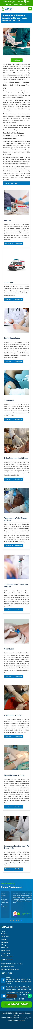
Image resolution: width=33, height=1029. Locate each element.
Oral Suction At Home (13, 715)
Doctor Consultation (12, 338)
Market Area (5, 948)
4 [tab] (18, 920)
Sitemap (3, 945)
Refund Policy (5, 950)
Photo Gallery (5, 936)
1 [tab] (10, 920)
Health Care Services (7, 966)
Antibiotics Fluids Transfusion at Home (16, 586)
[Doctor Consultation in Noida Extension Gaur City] (16, 320)
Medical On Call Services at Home (11, 964)
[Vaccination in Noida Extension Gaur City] (16, 382)
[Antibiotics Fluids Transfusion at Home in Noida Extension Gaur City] (16, 567)
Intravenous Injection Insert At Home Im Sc (16, 847)
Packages (4, 939)
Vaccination (9, 400)
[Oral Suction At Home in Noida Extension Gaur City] (16, 697)
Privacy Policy (5, 953)
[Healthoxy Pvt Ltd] (7, 8)
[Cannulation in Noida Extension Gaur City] (16, 631)
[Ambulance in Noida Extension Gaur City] (16, 265)
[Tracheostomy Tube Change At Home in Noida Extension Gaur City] (16, 500)
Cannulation (9, 649)
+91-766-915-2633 (17, 1004)
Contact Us (4, 942)
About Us (4, 934)
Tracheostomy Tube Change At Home (15, 519)
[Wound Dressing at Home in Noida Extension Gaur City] (16, 757)
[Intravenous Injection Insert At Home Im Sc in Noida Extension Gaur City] (16, 828)
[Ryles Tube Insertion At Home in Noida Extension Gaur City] (16, 440)
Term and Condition (7, 956)
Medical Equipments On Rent (10, 969)
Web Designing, (24, 1017)
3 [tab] (16, 920)
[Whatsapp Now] (30, 996)
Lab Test (7, 220)
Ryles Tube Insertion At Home (16, 458)
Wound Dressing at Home (14, 775)
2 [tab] (13, 920)
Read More (8, 243)
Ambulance (8, 282)
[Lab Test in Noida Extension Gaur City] (16, 203)
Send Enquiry (18, 243)
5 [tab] (21, 920)
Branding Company (20, 1020)
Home (3, 931)
